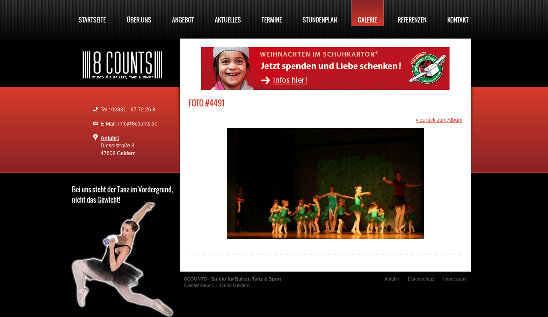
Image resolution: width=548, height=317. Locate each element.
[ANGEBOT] (183, 13)
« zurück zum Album (439, 120)
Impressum (455, 278)
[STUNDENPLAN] (320, 13)
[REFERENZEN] (412, 13)
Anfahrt (110, 138)
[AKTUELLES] (227, 13)
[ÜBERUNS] (139, 13)
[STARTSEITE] (92, 13)
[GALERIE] (367, 13)
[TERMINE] (272, 13)
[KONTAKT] (458, 13)
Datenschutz (421, 278)
